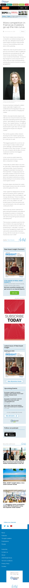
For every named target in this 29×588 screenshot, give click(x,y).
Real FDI (15, 4)
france (22, 31)
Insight (3, 4)
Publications (5, 541)
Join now (14, 293)
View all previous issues (14, 381)
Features (4, 535)
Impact (9, 4)
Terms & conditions (7, 560)
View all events (10, 416)
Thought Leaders (6, 538)
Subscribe (5, 8)
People (4, 544)
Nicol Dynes (11, 240)
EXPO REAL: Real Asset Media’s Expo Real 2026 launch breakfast (13, 407)
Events (22, 4)
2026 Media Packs (7, 558)
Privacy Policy (5, 563)
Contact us (5, 552)
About (3, 555)
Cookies (4, 566)
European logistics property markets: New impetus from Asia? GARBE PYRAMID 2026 (13, 394)
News (8, 16)
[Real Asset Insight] (5, 1)
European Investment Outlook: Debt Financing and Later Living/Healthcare (13, 401)
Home (4, 16)
